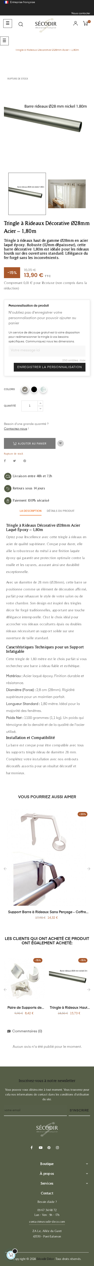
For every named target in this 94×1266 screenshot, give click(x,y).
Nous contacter (80, 13)
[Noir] (34, 389)
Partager (5, 461)
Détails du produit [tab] (61, 511)
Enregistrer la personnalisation (49, 367)
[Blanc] (43, 389)
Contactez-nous (15, 428)
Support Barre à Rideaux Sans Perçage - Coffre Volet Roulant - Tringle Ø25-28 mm (47, 912)
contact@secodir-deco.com (47, 1221)
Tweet (14, 461)
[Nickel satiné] (24, 389)
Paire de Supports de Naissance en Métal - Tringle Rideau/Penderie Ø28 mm (24, 1008)
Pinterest (24, 461)
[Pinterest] (48, 1148)
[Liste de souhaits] (60, 443)
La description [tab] (31, 511)
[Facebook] (31, 1148)
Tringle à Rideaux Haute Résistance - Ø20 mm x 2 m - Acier (69, 1008)
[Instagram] (57, 1148)
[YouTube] (40, 1148)
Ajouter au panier (32, 443)
